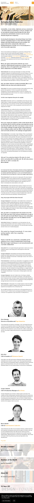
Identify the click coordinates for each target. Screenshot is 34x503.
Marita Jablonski (29, 54)
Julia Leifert (8, 57)
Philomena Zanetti (17, 356)
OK (14, 500)
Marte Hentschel (27, 53)
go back (4, 440)
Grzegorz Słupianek (25, 57)
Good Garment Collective (12, 425)
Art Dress (22, 390)
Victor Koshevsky (16, 56)
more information (6, 500)
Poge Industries (20, 321)
